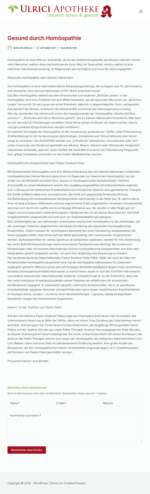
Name (15, 403)
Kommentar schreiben (25, 415)
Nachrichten (69, 48)
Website (108, 403)
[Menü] (140, 11)
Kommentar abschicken (26, 450)
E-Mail (62, 403)
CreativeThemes (74, 483)
